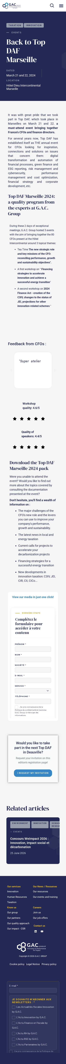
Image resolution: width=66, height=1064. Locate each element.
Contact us (39, 925)
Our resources (40, 891)
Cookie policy (17, 964)
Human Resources (17, 897)
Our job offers (40, 917)
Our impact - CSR (16, 928)
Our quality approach (18, 923)
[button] (51, 5)
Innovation (34, 25)
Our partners (13, 917)
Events (16, 32)
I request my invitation (33, 773)
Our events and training (45, 897)
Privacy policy (49, 964)
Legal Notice (33, 964)
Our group (12, 912)
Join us (37, 912)
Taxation (14, 25)
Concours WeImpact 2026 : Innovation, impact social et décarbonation (33, 840)
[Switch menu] (61, 6)
